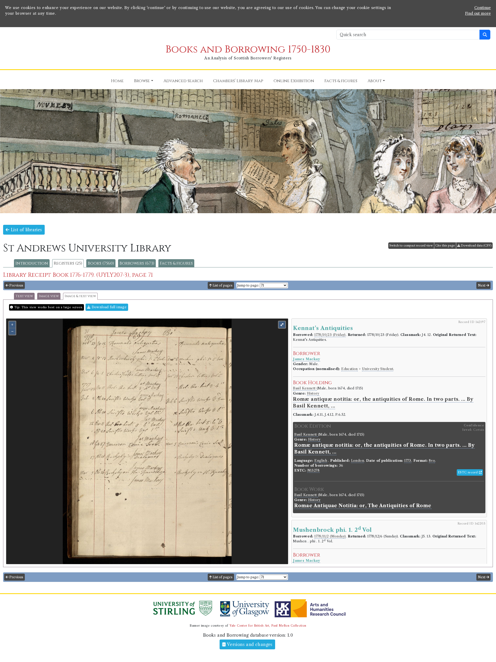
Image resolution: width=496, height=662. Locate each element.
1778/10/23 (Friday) (330, 335)
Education (349, 369)
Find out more (478, 13)
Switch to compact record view (411, 245)
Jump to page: (248, 285)
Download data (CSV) (476, 245)
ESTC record (468, 472)
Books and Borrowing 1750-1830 (248, 49)
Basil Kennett (305, 388)
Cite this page (445, 245)
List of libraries (25, 229)
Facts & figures (176, 263)
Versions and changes (249, 644)
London (357, 461)
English (320, 461)
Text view (24, 296)
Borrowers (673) (137, 263)
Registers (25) (68, 263)
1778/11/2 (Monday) (330, 536)
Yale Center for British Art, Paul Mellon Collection (267, 625)
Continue (482, 7)
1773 (407, 461)
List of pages (222, 285)
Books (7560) (101, 263)
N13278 (313, 470)
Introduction (32, 263)
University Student (377, 369)
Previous (16, 285)
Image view (49, 296)
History (313, 393)
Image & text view (80, 296)
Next (482, 285)
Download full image (108, 307)
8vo (432, 461)
